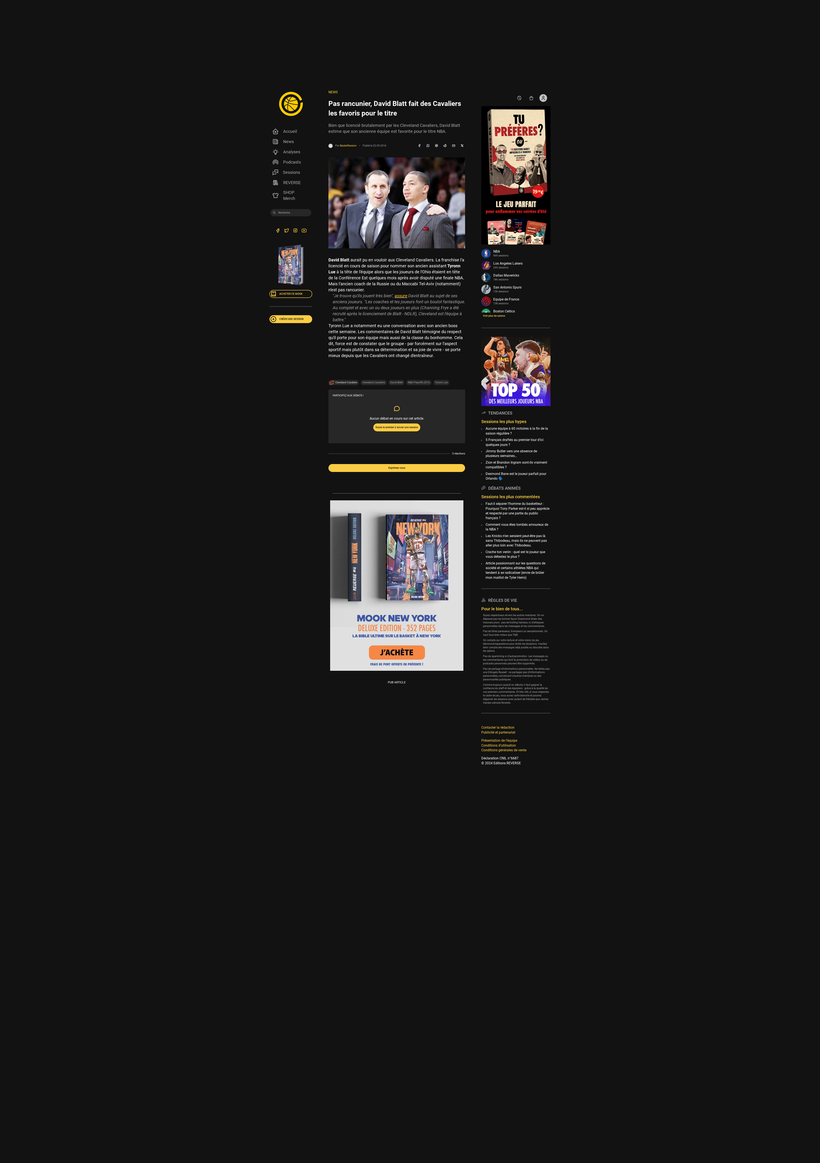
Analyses (291, 151)
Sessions (291, 172)
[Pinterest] (436, 146)
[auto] (519, 98)
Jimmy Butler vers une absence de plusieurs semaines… (511, 453)
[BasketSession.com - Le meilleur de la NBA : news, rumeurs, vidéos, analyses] (291, 104)
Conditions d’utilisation (498, 745)
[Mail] (454, 146)
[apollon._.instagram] (295, 231)
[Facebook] (419, 146)
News (288, 141)
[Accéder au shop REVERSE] (531, 98)
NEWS (333, 92)
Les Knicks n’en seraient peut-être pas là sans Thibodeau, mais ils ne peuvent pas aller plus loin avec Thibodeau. (516, 541)
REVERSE (292, 182)
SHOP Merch (289, 195)
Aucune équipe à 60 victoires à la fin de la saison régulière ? (517, 431)
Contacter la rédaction (497, 728)
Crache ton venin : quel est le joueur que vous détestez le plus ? (515, 554)
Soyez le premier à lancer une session (396, 427)
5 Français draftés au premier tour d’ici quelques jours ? (514, 442)
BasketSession (348, 145)
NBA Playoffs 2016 (419, 382)
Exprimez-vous (396, 467)
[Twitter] (286, 231)
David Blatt (396, 382)
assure (401, 295)
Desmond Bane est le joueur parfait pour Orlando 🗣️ (516, 476)
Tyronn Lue (441, 382)
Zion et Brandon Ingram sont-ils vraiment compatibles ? (516, 464)
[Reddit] (445, 146)
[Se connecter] (543, 98)
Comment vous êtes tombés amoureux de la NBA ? (517, 527)
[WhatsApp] (428, 146)
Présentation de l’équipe (499, 740)
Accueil (290, 131)
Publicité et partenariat (498, 732)
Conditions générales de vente (503, 750)
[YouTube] (304, 231)
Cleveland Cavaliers (373, 382)
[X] (462, 146)
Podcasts (292, 162)
